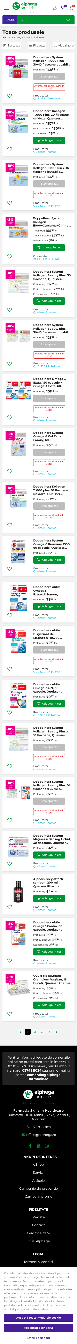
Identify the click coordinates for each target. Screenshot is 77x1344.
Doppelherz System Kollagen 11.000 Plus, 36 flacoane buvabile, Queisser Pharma (51, 168)
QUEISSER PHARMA (46, 98)
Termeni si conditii (39, 1262)
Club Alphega (39, 1241)
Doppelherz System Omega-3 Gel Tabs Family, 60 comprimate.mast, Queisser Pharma (48, 436)
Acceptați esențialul (38, 1327)
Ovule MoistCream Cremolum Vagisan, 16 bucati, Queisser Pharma (52, 979)
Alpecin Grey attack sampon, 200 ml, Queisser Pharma (48, 882)
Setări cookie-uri (38, 1337)
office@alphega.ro (40, 1135)
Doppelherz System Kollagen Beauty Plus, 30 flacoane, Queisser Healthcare (52, 275)
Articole (38, 1181)
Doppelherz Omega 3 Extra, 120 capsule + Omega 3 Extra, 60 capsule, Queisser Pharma (49, 382)
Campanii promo (38, 1197)
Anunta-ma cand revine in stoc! (49, 86)
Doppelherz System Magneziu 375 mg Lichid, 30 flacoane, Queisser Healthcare (52, 839)
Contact (38, 1225)
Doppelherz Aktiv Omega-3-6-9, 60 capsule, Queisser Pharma (46, 688)
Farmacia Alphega (12, 37)
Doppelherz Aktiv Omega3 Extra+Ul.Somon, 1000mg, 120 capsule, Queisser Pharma (49, 590)
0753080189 (41, 1127)
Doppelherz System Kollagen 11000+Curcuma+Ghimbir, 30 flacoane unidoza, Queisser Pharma (52, 222)
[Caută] (68, 19)
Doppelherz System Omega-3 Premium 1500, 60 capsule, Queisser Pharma (52, 544)
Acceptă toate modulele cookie (38, 1317)
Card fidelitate (38, 1233)
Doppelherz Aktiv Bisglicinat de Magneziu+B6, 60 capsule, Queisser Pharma (46, 634)
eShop (38, 1164)
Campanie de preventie (38, 1188)
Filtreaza (39, 45)
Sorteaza (14, 45)
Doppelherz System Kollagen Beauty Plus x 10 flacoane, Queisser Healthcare (50, 731)
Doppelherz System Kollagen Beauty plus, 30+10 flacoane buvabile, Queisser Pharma (51, 328)
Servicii (38, 1173)
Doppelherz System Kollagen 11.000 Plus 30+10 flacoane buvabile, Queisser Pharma (51, 61)
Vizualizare (66, 45)
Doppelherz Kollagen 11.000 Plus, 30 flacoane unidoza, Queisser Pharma (51, 114)
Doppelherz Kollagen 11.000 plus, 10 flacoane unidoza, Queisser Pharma (50, 490)
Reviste (38, 1217)
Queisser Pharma (44, 151)
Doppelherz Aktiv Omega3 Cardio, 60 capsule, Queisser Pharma (47, 926)
